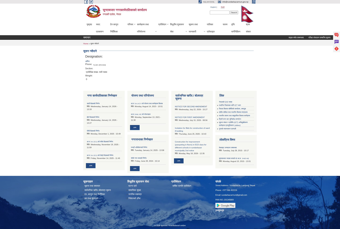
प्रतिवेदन (162, 24)
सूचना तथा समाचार (92, 186)
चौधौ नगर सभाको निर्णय (138, 158)
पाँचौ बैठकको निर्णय (93, 131)
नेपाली (222, 7)
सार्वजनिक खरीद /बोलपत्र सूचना (97, 190)
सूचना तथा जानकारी (193, 28)
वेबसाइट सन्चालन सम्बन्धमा (228, 148)
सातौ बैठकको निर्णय (93, 103)
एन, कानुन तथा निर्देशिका (94, 194)
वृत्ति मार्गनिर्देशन (235, 28)
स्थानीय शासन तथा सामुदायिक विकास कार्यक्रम (234, 115)
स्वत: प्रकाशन (99, 28)
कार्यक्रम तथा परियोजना (143, 28)
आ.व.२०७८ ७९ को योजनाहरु (141, 114)
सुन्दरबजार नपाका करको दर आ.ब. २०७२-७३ (234, 158)
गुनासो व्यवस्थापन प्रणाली (227, 129)
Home (85, 44)
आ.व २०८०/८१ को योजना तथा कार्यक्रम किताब (147, 103)
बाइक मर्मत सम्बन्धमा (289, 37)
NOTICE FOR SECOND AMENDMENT (191, 106)
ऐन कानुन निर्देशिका (114, 28)
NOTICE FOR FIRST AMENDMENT (190, 117)
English (213, 7)
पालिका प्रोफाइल (211, 28)
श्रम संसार (248, 28)
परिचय (130, 24)
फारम (225, 24)
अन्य (90, 166)
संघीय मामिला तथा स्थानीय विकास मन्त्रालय (233, 112)
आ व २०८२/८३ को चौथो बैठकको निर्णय (100, 142)
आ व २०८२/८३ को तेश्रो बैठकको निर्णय (100, 155)
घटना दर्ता (132, 186)
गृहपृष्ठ (89, 24)
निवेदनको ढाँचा (134, 198)
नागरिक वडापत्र (135, 194)
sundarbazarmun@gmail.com (234, 195)
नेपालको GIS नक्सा (225, 102)
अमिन (87, 61)
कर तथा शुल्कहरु (91, 198)
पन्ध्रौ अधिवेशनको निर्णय (139, 147)
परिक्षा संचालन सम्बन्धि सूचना (313, 37)
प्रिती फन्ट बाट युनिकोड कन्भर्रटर (230, 119)
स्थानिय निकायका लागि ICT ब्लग (230, 105)
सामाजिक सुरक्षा (134, 190)
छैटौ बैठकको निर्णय (93, 117)
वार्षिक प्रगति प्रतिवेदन (182, 186)
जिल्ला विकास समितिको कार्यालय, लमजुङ (232, 109)
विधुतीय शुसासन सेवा (177, 28)
